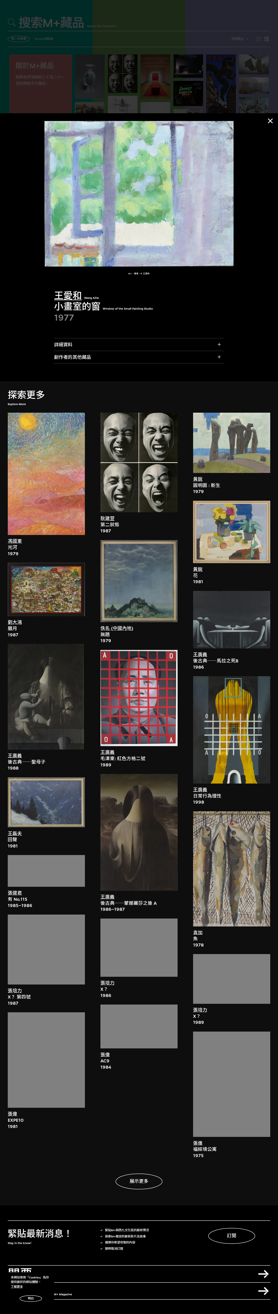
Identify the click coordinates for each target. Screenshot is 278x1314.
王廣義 (15, 755)
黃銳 (198, 479)
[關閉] (270, 121)
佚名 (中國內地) (116, 628)
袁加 (198, 932)
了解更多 (17, 1286)
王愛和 (68, 296)
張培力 (15, 991)
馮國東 (15, 541)
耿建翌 (107, 518)
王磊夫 (15, 833)
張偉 (12, 1114)
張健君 (15, 893)
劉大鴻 (15, 622)
